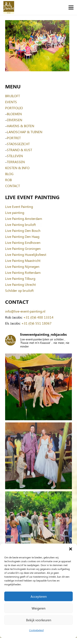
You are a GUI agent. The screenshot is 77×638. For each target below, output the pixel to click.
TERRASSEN (16, 162)
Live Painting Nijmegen (22, 266)
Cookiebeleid (36, 630)
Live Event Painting (19, 206)
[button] (70, 549)
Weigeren (38, 608)
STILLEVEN (15, 156)
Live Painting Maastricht (22, 260)
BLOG (9, 173)
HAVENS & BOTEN (20, 126)
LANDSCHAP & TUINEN (24, 132)
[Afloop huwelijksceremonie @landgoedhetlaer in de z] (38, 524)
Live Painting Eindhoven (22, 242)
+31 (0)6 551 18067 (36, 323)
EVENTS (11, 102)
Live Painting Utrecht (20, 284)
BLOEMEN (14, 114)
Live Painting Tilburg (20, 278)
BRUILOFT (12, 96)
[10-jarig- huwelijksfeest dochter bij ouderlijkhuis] (38, 386)
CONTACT (12, 185)
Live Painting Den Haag (22, 236)
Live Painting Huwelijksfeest (25, 254)
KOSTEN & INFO (17, 167)
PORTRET (14, 138)
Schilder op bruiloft (19, 290)
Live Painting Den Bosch (22, 230)
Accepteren (39, 596)
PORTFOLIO (14, 108)
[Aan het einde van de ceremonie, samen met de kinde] (38, 455)
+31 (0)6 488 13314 (38, 317)
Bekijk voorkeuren (38, 620)
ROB (8, 179)
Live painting (14, 212)
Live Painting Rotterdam (23, 272)
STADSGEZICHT (18, 144)
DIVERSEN (14, 120)
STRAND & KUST (19, 150)
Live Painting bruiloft (20, 224)
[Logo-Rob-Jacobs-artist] (8, 7)
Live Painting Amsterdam (23, 218)
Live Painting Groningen (23, 248)
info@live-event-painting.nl (25, 311)
